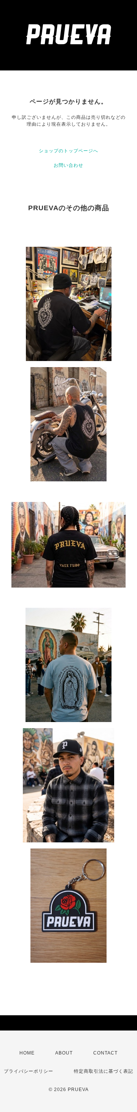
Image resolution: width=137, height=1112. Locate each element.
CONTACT (105, 1053)
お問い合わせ (68, 165)
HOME (27, 1053)
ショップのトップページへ (68, 150)
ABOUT (64, 1053)
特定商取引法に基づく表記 (103, 1071)
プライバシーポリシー (28, 1071)
